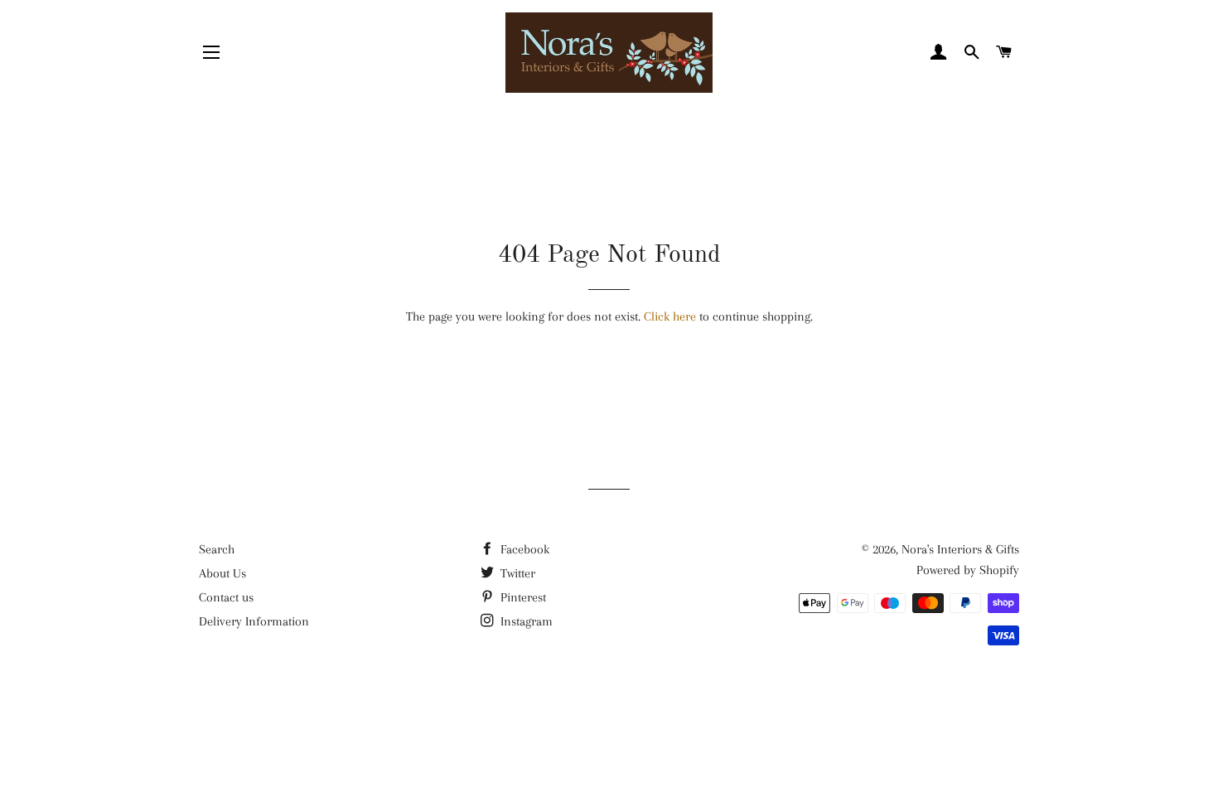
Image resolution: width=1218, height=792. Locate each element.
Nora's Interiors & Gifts (960, 549)
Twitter (516, 573)
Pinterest (521, 597)
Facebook (523, 549)
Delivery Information (254, 621)
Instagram (525, 621)
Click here (670, 316)
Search (216, 549)
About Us (222, 573)
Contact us (226, 597)
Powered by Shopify (967, 570)
